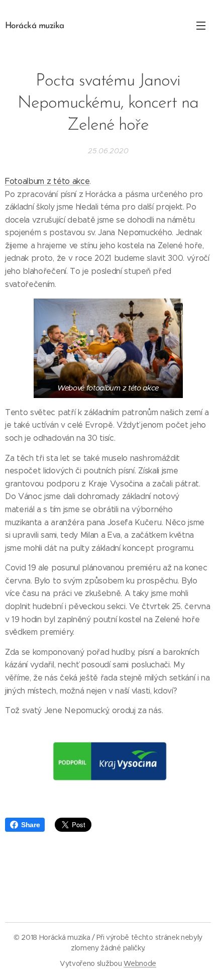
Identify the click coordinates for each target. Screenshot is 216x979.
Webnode (140, 963)
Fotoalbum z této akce (47, 181)
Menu (201, 25)
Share (30, 825)
